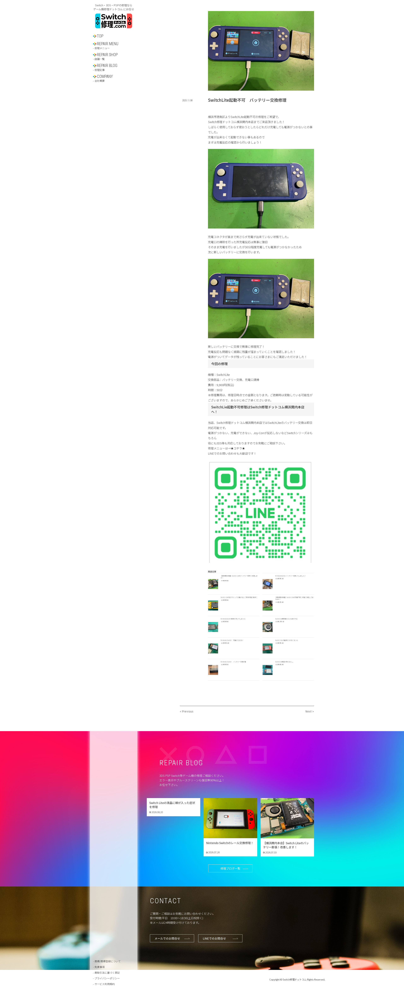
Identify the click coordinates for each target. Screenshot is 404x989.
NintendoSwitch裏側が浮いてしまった (233, 619)
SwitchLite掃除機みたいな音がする (286, 619)
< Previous (186, 711)
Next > (310, 711)
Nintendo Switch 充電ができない (232, 640)
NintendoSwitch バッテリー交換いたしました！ (290, 576)
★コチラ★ (238, 448)
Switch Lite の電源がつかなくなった (286, 640)
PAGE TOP (391, 955)
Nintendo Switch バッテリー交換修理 (233, 662)
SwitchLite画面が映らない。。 (284, 662)
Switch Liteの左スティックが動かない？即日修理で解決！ (239, 597)
